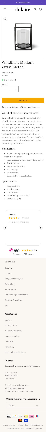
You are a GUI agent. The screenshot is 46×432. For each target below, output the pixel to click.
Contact (8, 273)
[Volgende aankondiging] (41, 2)
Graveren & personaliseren (16, 295)
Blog (6, 305)
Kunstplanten (11, 325)
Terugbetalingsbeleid (34, 428)
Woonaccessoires (12, 336)
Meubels (8, 320)
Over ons (9, 268)
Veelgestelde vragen (14, 279)
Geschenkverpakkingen (15, 352)
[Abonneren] (37, 405)
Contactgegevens (36, 425)
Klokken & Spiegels (13, 331)
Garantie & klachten (13, 300)
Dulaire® (12, 425)
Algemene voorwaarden (15, 428)
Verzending (10, 284)
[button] (4, 9)
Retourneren (10, 289)
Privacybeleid (23, 425)
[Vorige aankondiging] (4, 2)
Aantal (4, 84)
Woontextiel (10, 341)
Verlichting (10, 347)
